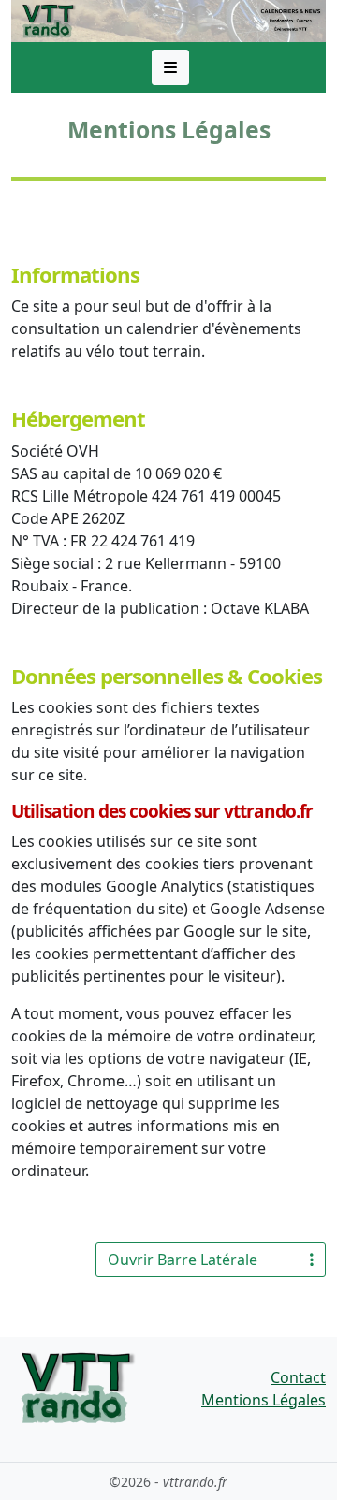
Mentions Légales (263, 1400)
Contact (298, 1377)
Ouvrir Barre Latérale (182, 1259)
